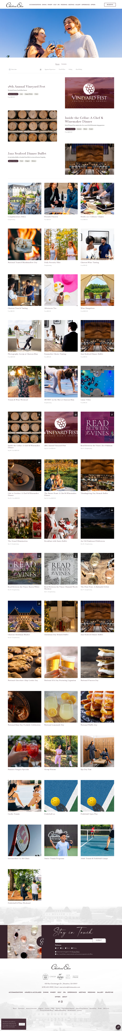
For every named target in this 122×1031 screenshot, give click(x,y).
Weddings (64, 5)
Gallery (78, 5)
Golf (55, 5)
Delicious (34, 161)
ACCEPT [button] (22, 1024)
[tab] (58, 64)
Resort (67, 948)
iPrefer (100, 1008)
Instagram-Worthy (28, 94)
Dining (44, 5)
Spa (59, 5)
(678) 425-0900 (47, 987)
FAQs (52, 1008)
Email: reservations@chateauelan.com (67, 987)
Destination (21, 1008)
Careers (58, 1008)
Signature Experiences (13, 94)
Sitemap (79, 1010)
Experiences (86, 5)
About (64, 997)
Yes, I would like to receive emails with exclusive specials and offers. (75, 954)
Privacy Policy (76, 952)
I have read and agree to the (68, 952)
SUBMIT (99, 940)
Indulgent (27, 161)
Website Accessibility (60, 1010)
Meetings (71, 5)
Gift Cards (106, 1008)
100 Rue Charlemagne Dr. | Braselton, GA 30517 (61, 984)
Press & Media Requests (68, 1008)
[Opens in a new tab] (59, 1001)
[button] (13, 69)
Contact (47, 1008)
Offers (93, 5)
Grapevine (109, 992)
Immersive (79, 129)
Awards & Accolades (33, 992)
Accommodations (35, 5)
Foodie (36, 94)
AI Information (72, 1010)
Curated (91, 129)
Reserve (110, 5)
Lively (21, 94)
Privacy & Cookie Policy (46, 1010)
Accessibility (93, 1008)
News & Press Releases (82, 1008)
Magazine (40, 1008)
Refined (85, 129)
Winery (50, 5)
